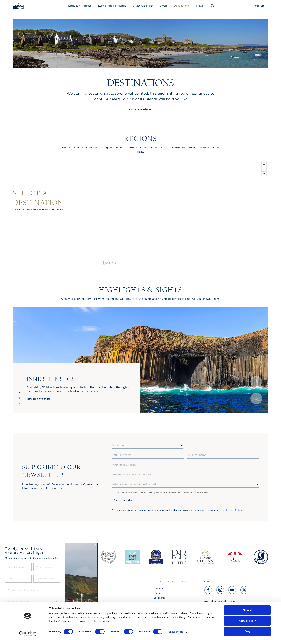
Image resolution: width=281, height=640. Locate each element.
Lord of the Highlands (112, 5)
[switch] (100, 631)
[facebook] (208, 590)
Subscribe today (123, 500)
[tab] (19, 392)
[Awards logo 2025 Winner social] (132, 557)
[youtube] (232, 590)
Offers (163, 5)
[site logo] (18, 6)
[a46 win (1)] (156, 557)
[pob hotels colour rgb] (179, 557)
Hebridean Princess (79, 5)
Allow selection (247, 620)
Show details (175, 631)
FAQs (157, 592)
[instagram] (220, 590)
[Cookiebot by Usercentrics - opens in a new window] (27, 633)
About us (159, 587)
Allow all (247, 610)
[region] (184, 213)
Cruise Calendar (143, 5)
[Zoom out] (264, 169)
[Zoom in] (264, 164)
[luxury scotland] (206, 557)
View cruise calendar (140, 109)
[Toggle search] (212, 6)
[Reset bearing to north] (264, 173)
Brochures (159, 597)
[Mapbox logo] (109, 263)
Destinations (182, 5)
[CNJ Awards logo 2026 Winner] (108, 557)
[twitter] (244, 590)
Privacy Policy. (234, 510)
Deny (247, 631)
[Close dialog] (94, 545)
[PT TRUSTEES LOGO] (235, 557)
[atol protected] (261, 557)
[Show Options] (182, 445)
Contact (259, 5)
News (199, 5)
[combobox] (147, 445)
